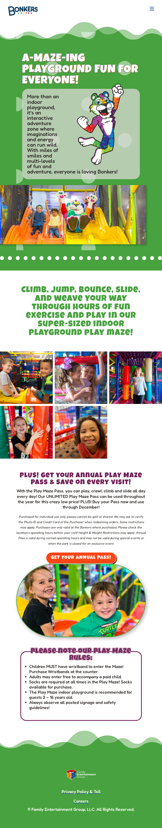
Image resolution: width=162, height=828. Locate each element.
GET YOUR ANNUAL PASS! (81, 557)
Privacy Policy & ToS (81, 791)
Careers (81, 801)
